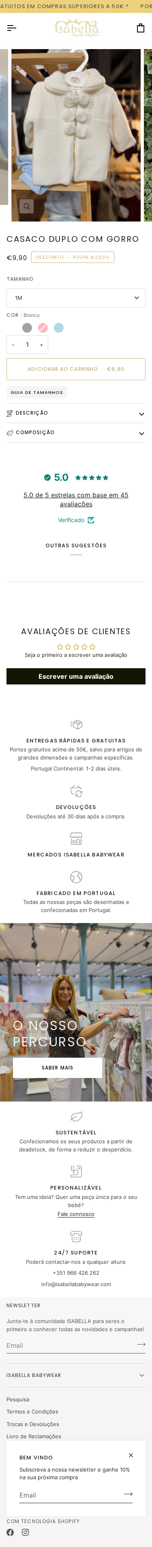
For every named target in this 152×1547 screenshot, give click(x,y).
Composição (35, 432)
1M (18, 298)
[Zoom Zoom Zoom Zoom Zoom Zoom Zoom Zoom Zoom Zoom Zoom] (76, 135)
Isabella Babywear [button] (33, 1375)
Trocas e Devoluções (32, 1424)
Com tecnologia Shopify (43, 1521)
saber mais (57, 1067)
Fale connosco (76, 1214)
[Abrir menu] (18, 28)
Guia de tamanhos (37, 392)
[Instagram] (25, 1532)
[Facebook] (10, 1532)
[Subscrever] (126, 1494)
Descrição (32, 412)
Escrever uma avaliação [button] (76, 676)
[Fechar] (134, 1452)
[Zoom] (26, 206)
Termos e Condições (32, 1411)
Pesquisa (17, 1399)
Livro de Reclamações (33, 1436)
